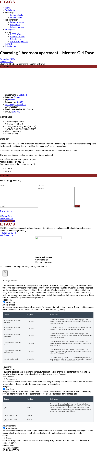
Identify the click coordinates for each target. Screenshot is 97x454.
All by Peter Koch (7, 221)
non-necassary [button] (9, 445)
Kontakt (8, 44)
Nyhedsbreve (16, 39)
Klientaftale (15, 24)
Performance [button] (8, 377)
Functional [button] (7, 367)
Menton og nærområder (15, 104)
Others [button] (5, 435)
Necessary (10, 302)
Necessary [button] (7, 300)
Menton (11, 100)
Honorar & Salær (17, 37)
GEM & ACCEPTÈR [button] (11, 450)
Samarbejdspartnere (19, 41)
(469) (7, 59)
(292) (6, 61)
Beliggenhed (10, 29)
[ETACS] (8, 3)
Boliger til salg (16, 15)
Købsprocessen (17, 22)
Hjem (7, 8)
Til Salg (17, 97)
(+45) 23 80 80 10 (8, 233)
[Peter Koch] (6, 216)
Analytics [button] (7, 386)
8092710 (16, 112)
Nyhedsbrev (10, 46)
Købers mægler (17, 27)
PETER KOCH (16, 34)
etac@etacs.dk (6, 218)
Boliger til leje (16, 17)
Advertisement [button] (9, 426)
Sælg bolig (10, 10)
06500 (20, 102)
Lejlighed (23, 95)
